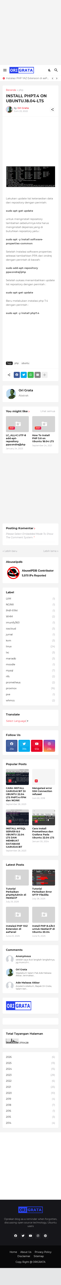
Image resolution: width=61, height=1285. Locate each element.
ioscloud (30, 628)
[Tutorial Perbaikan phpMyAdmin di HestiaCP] (17, 878)
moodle (30, 664)
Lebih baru (11, 551)
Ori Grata (26, 390)
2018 (30, 1104)
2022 (30, 1080)
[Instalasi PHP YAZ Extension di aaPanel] (17, 915)
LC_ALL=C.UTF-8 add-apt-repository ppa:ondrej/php (16, 440)
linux (30, 646)
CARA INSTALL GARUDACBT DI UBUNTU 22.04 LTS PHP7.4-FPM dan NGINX (16, 794)
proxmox (30, 688)
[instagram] (38, 1236)
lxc (30, 652)
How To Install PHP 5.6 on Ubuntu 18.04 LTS (43, 438)
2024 (30, 1068)
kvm (30, 640)
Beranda (11, 90)
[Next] (56, 78)
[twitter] (23, 1236)
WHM (30, 616)
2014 (30, 1122)
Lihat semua (47, 411)
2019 (30, 1098)
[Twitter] (24, 375)
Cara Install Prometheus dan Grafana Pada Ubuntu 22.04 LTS (43, 833)
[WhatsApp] (31, 375)
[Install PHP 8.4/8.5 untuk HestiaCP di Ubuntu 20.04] (43, 915)
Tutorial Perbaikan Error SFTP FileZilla (42, 891)
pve (30, 694)
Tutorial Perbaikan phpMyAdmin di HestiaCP (16, 893)
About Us (25, 1252)
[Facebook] (17, 375)
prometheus (30, 682)
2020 (30, 1093)
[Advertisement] (30, 32)
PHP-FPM (30, 610)
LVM (30, 598)
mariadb (30, 658)
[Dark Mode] (49, 70)
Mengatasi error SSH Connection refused (42, 791)
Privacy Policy (43, 1252)
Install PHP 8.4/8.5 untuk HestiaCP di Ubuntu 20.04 (43, 929)
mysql (30, 670)
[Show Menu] (4, 70)
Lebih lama (49, 551)
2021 (30, 1086)
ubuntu (25, 363)
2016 (30, 1110)
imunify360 (30, 622)
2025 (30, 1063)
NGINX (30, 604)
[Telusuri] (56, 70)
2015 (30, 1116)
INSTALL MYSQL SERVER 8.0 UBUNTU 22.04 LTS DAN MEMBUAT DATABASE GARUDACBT (16, 837)
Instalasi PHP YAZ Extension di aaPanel (27, 78)
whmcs (30, 700)
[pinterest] (45, 1236)
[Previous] (52, 78)
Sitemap (39, 1256)
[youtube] (30, 1236)
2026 (30, 1057)
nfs (30, 676)
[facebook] (15, 1236)
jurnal (30, 634)
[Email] (38, 375)
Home (13, 1252)
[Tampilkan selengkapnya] (45, 375)
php (21, 90)
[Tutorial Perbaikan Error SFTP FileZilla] (43, 878)
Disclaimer (23, 1256)
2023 (30, 1075)
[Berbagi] (52, 109)
